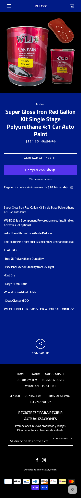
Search (15, 396)
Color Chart (54, 373)
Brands (35, 373)
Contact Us (33, 396)
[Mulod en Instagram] (44, 459)
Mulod (53, 469)
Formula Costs (53, 380)
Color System (27, 380)
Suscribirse (60, 438)
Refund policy (40, 401)
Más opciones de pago (40, 178)
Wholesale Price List (40, 385)
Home (21, 373)
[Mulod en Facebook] (37, 459)
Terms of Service (58, 396)
